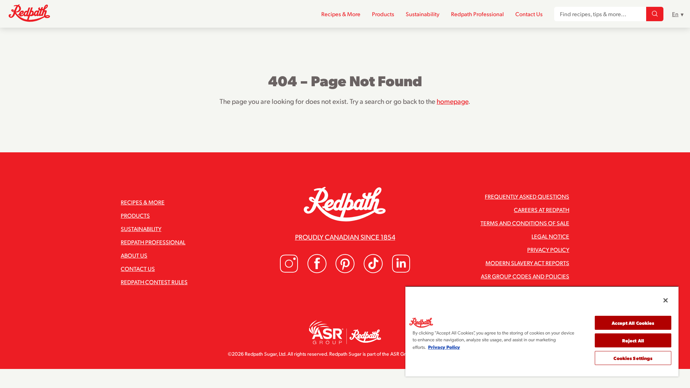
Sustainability (423, 14)
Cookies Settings (632, 358)
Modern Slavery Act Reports (527, 263)
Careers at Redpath (541, 209)
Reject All (633, 340)
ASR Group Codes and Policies (525, 276)
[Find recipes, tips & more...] (654, 14)
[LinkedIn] (401, 271)
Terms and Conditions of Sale (524, 223)
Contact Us (529, 14)
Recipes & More (340, 14)
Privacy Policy (548, 249)
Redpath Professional (477, 14)
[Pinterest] (345, 271)
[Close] (665, 300)
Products (383, 14)
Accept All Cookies (633, 323)
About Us (134, 255)
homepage (452, 101)
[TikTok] (373, 271)
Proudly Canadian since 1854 (345, 236)
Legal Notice (550, 236)
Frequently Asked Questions (527, 196)
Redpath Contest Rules (154, 282)
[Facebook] (317, 271)
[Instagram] (289, 271)
